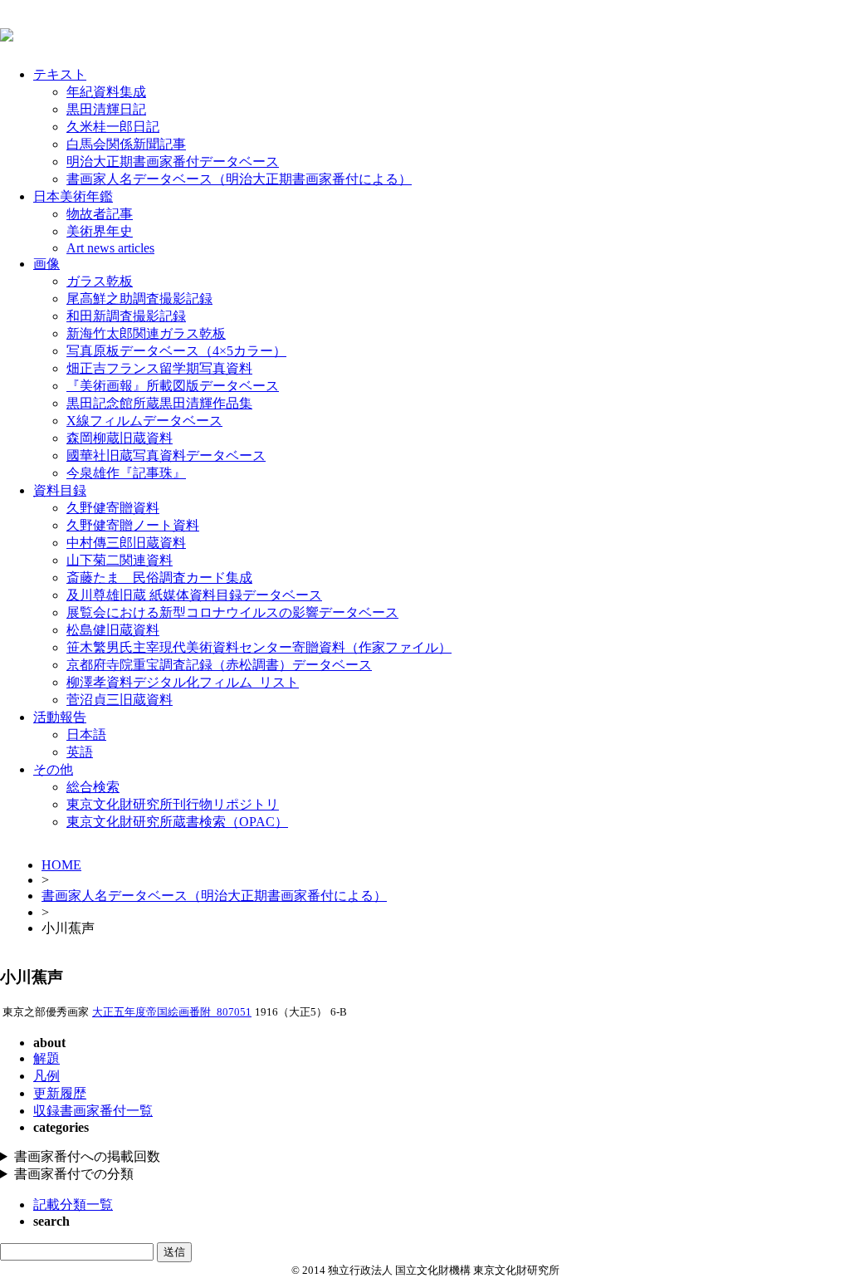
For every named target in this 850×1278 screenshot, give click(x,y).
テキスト (59, 74)
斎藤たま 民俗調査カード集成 (159, 577)
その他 (53, 769)
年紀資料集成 (106, 92)
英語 (79, 752)
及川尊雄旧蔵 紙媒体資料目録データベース (194, 595)
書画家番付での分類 (74, 1174)
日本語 (86, 734)
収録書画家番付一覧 (93, 1111)
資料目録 (59, 490)
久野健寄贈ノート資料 (132, 525)
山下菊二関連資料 (119, 560)
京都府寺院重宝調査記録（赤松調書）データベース (219, 665)
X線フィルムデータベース (144, 421)
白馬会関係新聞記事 (126, 144)
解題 (46, 1058)
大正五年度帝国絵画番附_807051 (172, 1012)
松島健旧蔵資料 (112, 630)
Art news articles (110, 248)
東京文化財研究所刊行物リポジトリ (172, 804)
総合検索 (93, 787)
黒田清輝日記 (106, 109)
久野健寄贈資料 (112, 508)
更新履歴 (59, 1093)
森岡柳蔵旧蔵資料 (119, 438)
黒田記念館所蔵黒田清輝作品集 (159, 403)
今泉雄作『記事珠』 (126, 473)
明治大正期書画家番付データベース (172, 161)
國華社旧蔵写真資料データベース (166, 455)
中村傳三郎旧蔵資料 (126, 543)
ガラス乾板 (99, 281)
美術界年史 (99, 231)
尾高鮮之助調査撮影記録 (139, 298)
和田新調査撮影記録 (126, 316)
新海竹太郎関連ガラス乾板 (146, 333)
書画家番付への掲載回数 (87, 1156)
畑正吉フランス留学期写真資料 (159, 368)
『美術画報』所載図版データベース (172, 386)
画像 (46, 264)
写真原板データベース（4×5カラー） (176, 351)
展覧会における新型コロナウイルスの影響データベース (232, 612)
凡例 (46, 1076)
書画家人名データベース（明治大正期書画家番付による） (239, 179)
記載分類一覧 (73, 1204)
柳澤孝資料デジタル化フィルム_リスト (182, 682)
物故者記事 (99, 214)
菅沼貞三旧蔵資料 (119, 700)
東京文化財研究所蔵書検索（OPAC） (177, 822)
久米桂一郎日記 (112, 127)
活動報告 (59, 717)
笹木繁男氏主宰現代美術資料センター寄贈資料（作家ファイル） (259, 647)
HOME (61, 865)
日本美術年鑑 (73, 196)
